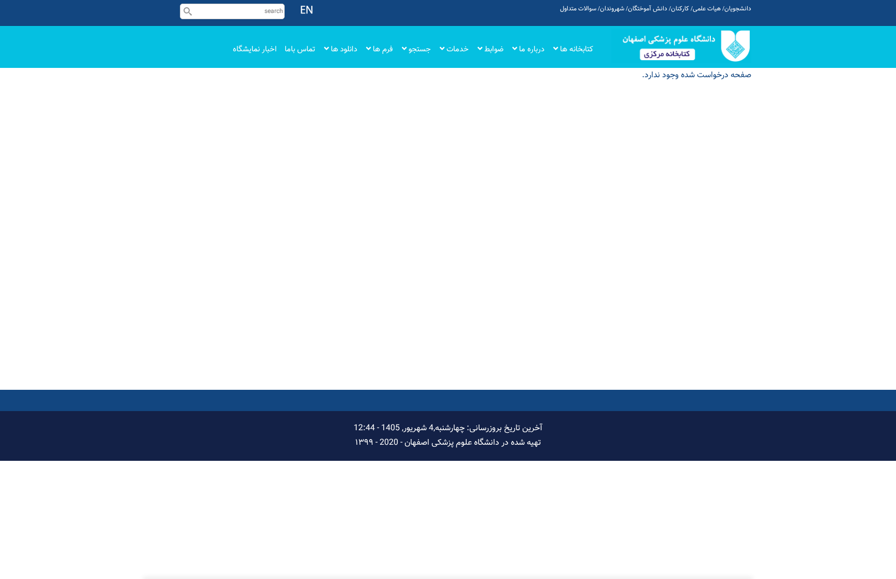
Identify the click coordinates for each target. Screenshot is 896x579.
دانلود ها (343, 49)
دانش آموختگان (647, 8)
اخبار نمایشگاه (255, 49)
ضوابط (492, 49)
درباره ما (530, 49)
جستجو (419, 49)
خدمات (456, 49)
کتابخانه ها (575, 49)
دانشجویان (737, 8)
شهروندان (612, 8)
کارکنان (680, 8)
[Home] (681, 46)
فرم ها (382, 49)
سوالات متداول (578, 8)
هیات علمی (707, 8)
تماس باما (300, 49)
